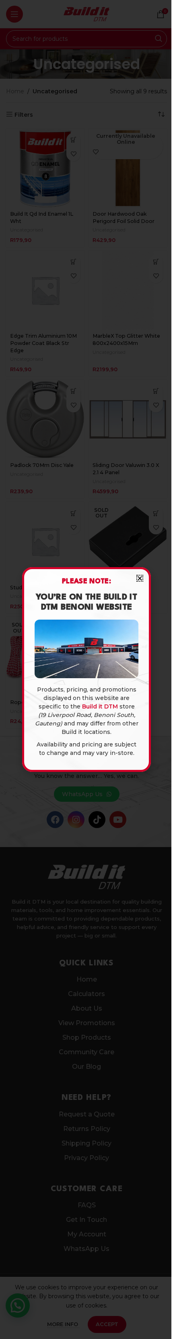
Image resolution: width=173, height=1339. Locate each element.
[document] (86, 669)
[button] (140, 578)
